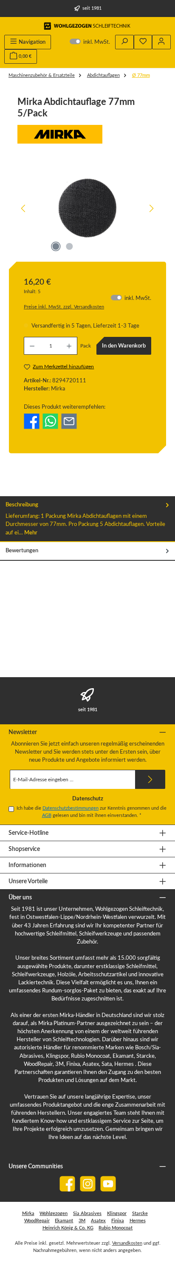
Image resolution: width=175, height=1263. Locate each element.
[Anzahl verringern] (32, 346)
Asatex (98, 1220)
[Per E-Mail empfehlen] (69, 421)
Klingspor (117, 1213)
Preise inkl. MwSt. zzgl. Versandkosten (64, 307)
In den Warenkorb (124, 345)
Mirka (28, 1213)
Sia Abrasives (87, 1213)
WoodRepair (37, 1220)
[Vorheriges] (23, 208)
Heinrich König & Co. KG (67, 1228)
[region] (87, 208)
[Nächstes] (151, 208)
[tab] (87, 519)
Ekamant (64, 1220)
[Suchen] (124, 42)
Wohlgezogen (54, 1213)
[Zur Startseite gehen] (87, 26)
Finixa (117, 1220)
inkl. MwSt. (90, 42)
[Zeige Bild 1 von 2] (55, 246)
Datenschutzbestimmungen (70, 808)
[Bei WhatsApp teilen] (50, 421)
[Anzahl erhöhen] (69, 346)
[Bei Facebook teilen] (31, 421)
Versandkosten (127, 1243)
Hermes (138, 1220)
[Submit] (150, 779)
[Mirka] (87, 134)
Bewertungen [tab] (22, 550)
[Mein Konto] (161, 42)
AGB (46, 815)
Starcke (140, 1213)
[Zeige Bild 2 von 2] (69, 246)
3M (82, 1220)
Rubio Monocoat (116, 1228)
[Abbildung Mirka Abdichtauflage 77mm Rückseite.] (87, 208)
